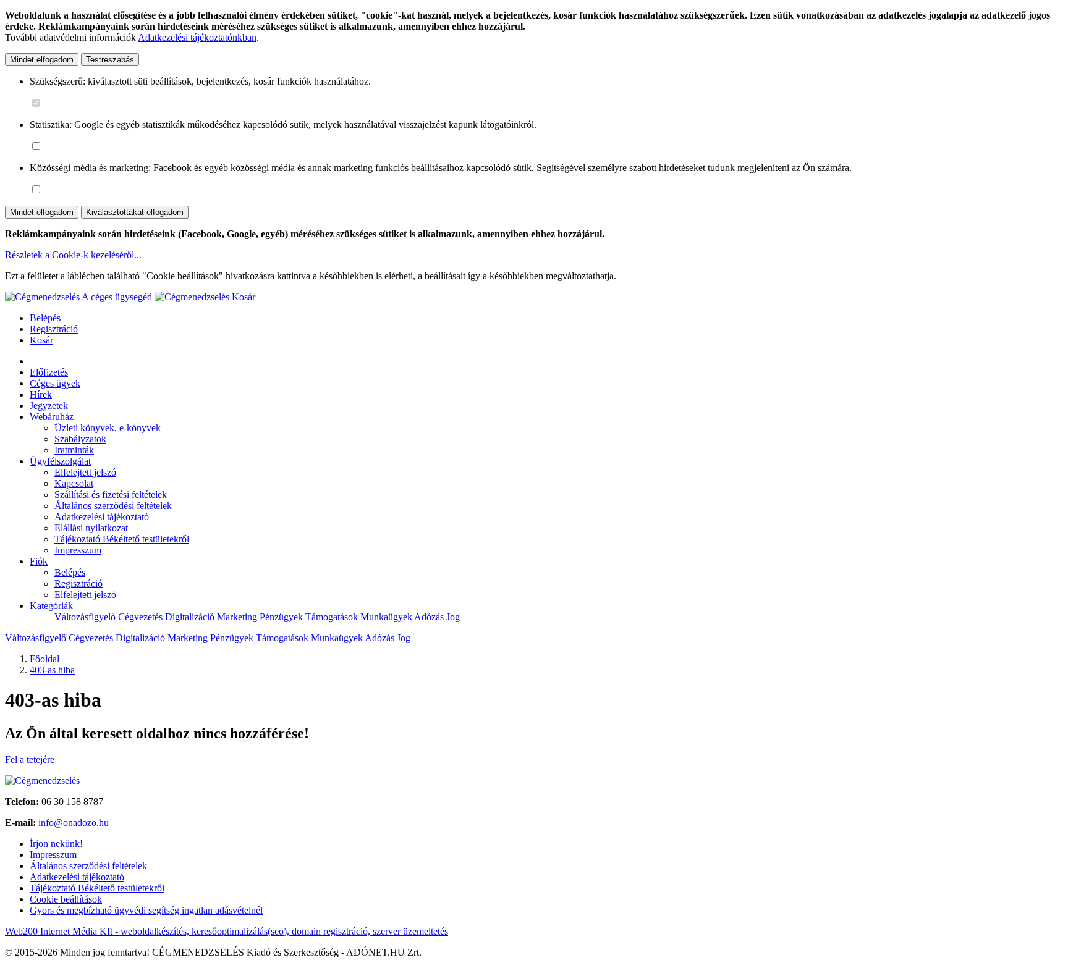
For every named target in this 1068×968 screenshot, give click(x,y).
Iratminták (74, 450)
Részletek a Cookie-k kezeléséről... (73, 255)
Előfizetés (49, 372)
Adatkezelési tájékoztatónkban (197, 37)
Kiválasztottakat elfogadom (135, 212)
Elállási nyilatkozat (91, 528)
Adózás (429, 617)
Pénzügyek (281, 617)
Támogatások (331, 617)
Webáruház (52, 416)
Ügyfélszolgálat (60, 461)
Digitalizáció (189, 617)
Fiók (39, 561)
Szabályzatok (80, 439)
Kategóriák (51, 605)
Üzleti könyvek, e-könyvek (107, 428)
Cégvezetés (140, 617)
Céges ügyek (55, 383)
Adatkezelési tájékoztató (101, 516)
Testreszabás (110, 59)
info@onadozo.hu (73, 822)
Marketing (237, 617)
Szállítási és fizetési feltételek (110, 494)
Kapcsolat (73, 483)
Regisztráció (54, 329)
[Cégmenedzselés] (193, 297)
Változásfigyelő (85, 617)
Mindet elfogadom (42, 59)
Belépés (45, 318)
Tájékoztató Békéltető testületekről (121, 539)
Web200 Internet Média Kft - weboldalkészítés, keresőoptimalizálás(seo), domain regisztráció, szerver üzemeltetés (226, 931)
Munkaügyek (386, 617)
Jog (453, 617)
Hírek (41, 394)
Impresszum (77, 550)
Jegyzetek (49, 405)
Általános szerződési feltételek (113, 505)
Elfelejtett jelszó (85, 472)
